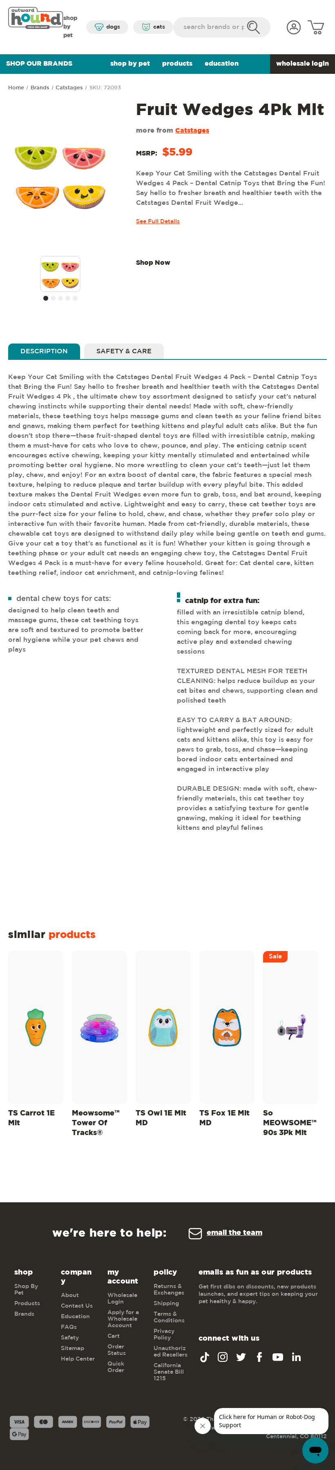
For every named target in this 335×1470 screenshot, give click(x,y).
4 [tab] (67, 298)
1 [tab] (45, 298)
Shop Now (153, 263)
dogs (113, 26)
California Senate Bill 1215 (169, 1372)
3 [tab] (60, 298)
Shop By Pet (130, 64)
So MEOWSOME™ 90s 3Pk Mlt (290, 1123)
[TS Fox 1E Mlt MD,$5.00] (227, 1027)
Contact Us (77, 1306)
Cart (113, 1336)
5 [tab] (75, 298)
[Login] (294, 27)
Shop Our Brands (39, 64)
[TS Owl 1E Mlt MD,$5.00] (163, 1027)
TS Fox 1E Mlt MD (224, 1118)
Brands (24, 1314)
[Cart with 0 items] (316, 27)
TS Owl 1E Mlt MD (161, 1118)
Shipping (166, 1303)
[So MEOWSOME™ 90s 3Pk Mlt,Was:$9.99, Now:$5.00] (290, 1027)
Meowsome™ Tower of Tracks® (96, 1123)
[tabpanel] (60, 275)
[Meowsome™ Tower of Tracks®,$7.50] (99, 1027)
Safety (70, 1337)
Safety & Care (124, 351)
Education (222, 64)
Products (177, 64)
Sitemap (72, 1348)
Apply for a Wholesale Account (123, 1319)
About (70, 1295)
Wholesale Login (302, 64)
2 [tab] (53, 298)
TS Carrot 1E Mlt (31, 1118)
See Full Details (158, 221)
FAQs (69, 1327)
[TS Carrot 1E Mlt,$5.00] (35, 1027)
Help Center (78, 1359)
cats (159, 26)
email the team (234, 1233)
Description (44, 351)
